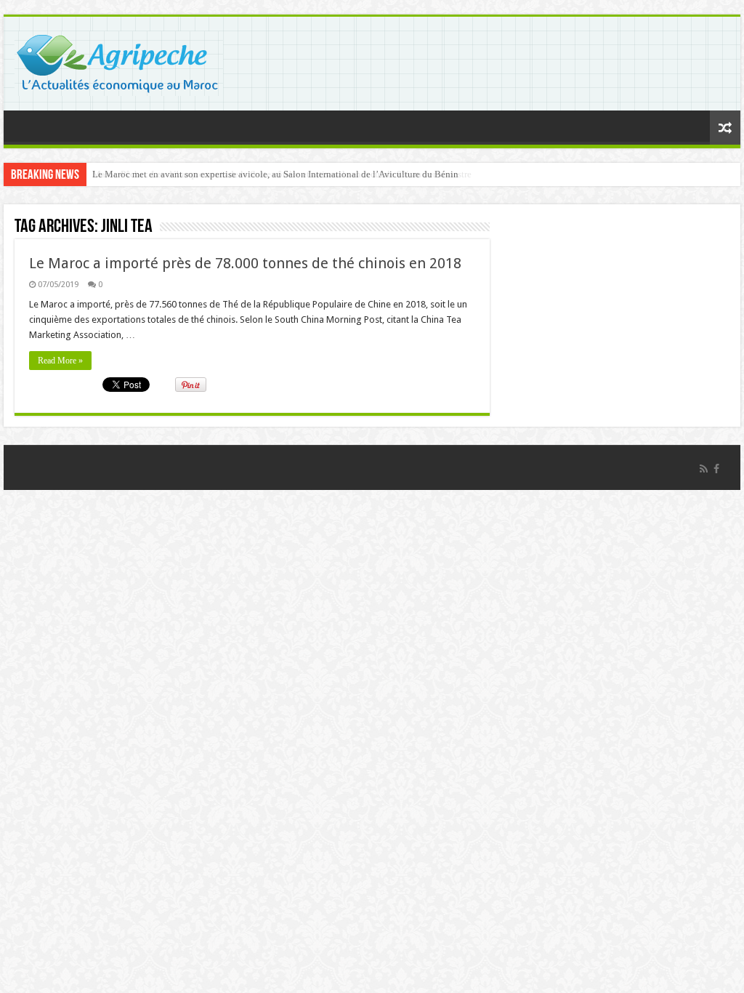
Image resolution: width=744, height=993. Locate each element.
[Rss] (703, 469)
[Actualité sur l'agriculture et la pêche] (119, 61)
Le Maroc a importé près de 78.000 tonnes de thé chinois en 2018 (245, 263)
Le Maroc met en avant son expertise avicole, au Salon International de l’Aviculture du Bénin (275, 174)
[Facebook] (716, 469)
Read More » (60, 360)
